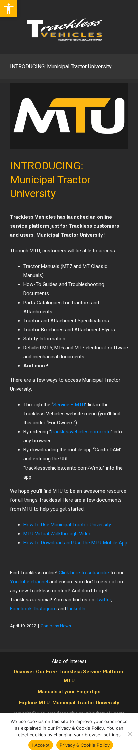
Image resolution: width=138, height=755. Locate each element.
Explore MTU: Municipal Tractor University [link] (69, 703)
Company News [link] (56, 625)
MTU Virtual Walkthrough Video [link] (57, 534)
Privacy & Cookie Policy (85, 745)
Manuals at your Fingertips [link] (69, 692)
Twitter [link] (103, 600)
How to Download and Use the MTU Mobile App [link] (75, 543)
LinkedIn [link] (76, 609)
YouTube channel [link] (29, 582)
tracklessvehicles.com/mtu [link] (81, 432)
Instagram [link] (45, 609)
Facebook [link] (21, 609)
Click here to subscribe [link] (84, 573)
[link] (8, 8)
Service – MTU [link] (69, 405)
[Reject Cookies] (129, 734)
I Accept (41, 745)
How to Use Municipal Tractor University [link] (67, 525)
